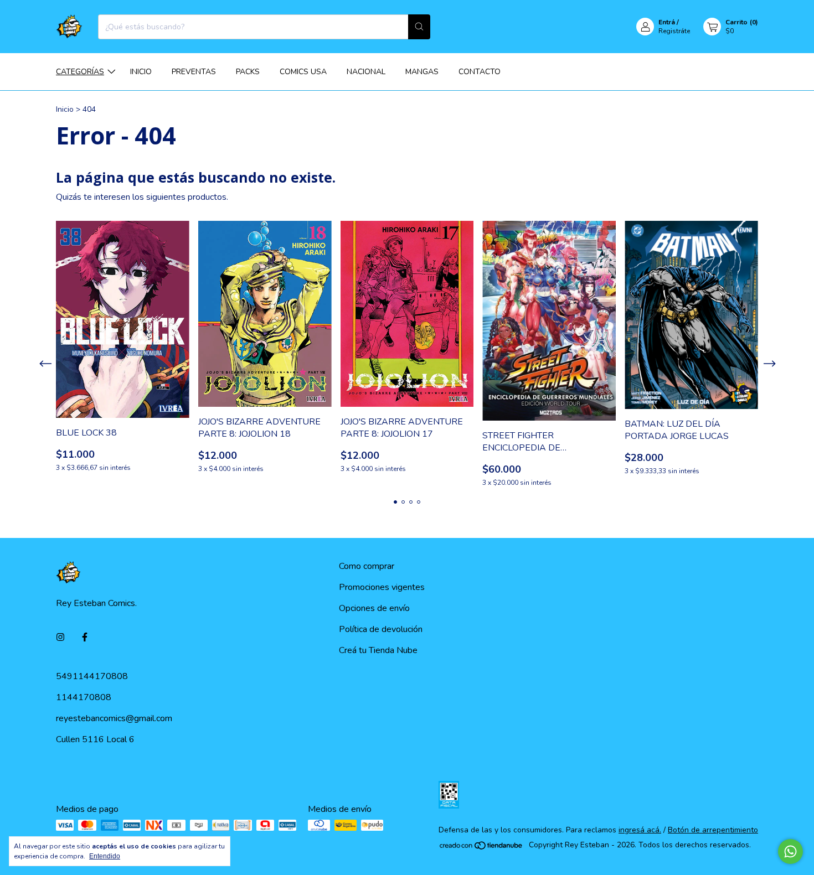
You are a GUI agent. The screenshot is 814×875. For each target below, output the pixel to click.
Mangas (422, 71)
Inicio (141, 71)
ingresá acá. (640, 830)
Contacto (479, 71)
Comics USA (303, 71)
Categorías (80, 71)
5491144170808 (92, 676)
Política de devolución (381, 629)
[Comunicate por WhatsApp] (790, 851)
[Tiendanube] (481, 847)
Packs (248, 71)
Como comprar (366, 566)
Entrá (666, 22)
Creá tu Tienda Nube (378, 650)
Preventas (194, 71)
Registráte (674, 31)
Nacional (366, 71)
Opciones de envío (374, 608)
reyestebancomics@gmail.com (114, 718)
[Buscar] (419, 26)
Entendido (104, 856)
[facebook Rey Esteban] (84, 637)
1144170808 (83, 697)
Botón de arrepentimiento (713, 830)
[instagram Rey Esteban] (60, 637)
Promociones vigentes (382, 587)
